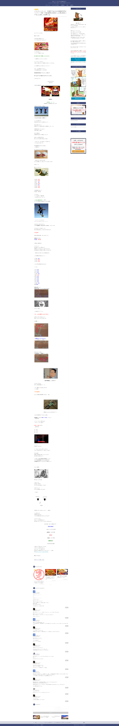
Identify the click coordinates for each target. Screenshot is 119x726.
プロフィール (48, 5)
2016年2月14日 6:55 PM (36, 663)
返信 (67, 607)
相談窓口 (71, 5)
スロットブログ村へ (55, 5)
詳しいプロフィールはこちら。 (78, 59)
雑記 (67, 5)
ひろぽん (37, 635)
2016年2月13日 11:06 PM (36, 672)
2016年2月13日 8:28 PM (36, 636)
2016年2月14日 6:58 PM (36, 680)
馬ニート (37, 628)
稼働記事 (62, 5)
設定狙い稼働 (36, 9)
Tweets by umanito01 (74, 120)
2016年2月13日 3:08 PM (36, 593)
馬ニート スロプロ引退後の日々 (59, 1)
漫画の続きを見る (78, 98)
